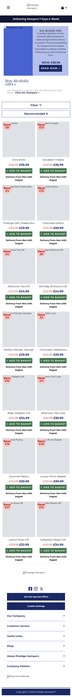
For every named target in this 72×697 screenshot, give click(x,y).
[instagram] (36, 589)
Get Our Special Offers (36, 596)
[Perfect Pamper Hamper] (19, 329)
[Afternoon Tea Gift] (19, 266)
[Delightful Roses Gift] (53, 519)
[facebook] (30, 589)
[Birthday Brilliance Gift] (53, 266)
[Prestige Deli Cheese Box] (19, 202)
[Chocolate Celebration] (53, 329)
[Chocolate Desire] (53, 202)
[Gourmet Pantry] (19, 455)
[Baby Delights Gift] (19, 392)
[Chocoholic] (19, 139)
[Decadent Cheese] (53, 139)
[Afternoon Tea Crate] (53, 392)
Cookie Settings (36, 606)
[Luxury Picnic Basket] (53, 455)
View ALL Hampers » (27, 92)
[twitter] (41, 589)
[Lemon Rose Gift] (19, 519)
